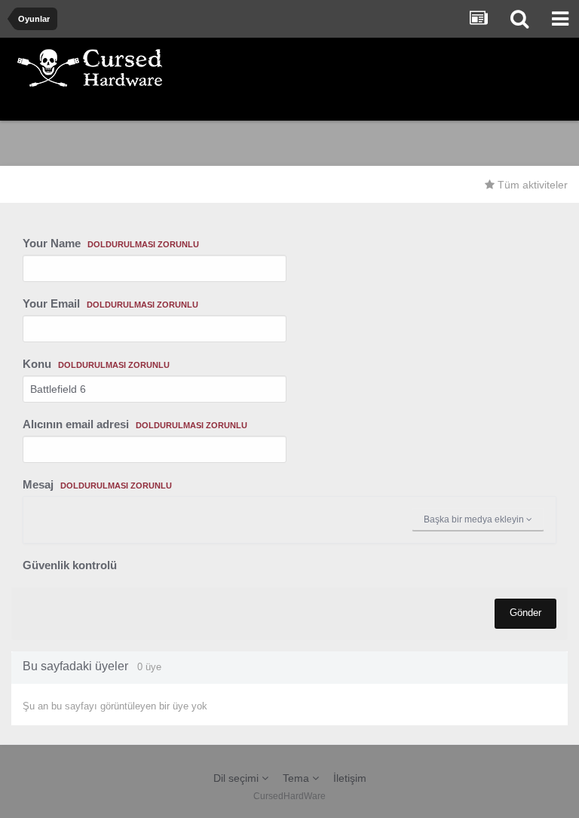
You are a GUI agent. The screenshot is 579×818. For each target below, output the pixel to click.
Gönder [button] (525, 612)
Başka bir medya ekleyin (475, 519)
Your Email (110, 303)
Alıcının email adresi (135, 424)
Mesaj (97, 484)
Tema (297, 778)
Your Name (111, 243)
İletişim (349, 778)
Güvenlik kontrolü (70, 565)
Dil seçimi (237, 778)
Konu (96, 363)
